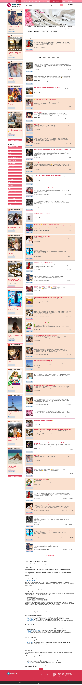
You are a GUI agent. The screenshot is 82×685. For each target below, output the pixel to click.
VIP (32, 1)
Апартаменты (11, 166)
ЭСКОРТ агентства (62, 26)
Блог (44, 1)
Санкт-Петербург (37, 675)
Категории (28, 1)
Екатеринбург (44, 28)
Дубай (47, 31)
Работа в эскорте (30, 580)
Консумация (51, 5)
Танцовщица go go (12, 198)
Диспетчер (10, 176)
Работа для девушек (30, 618)
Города (23, 1)
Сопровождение (12, 191)
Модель (10, 182)
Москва (31, 675)
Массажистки (55, 676)
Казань (50, 28)
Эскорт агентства (12, 160)
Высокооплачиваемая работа (13, 147)
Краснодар (55, 28)
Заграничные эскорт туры (31, 646)
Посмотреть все (15, 140)
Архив (63, 674)
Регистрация (70, 1)
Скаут (9, 188)
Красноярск (62, 28)
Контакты (59, 674)
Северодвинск (31, 59)
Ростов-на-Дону (36, 31)
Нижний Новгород (69, 28)
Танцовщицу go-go (30, 656)
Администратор (11, 163)
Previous (23, 47)
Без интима (10, 169)
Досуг (40, 1)
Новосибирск (30, 31)
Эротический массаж (13, 157)
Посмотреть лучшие (49, 555)
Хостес (9, 204)
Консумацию (29, 660)
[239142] (50, 17)
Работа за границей (54, 31)
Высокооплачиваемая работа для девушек (34, 33)
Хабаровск (44, 678)
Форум (63, 673)
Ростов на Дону (38, 678)
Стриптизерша (11, 194)
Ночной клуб (11, 185)
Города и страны (68, 673)
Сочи (43, 31)
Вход (64, 1)
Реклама (47, 1)
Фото (71, 674)
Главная (26, 59)
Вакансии (18, 1)
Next (76, 47)
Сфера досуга (70, 26)
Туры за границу (12, 201)
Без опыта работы (12, 173)
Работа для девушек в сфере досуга (33, 630)
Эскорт (36, 1)
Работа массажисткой (36, 28)
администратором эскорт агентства (43, 625)
